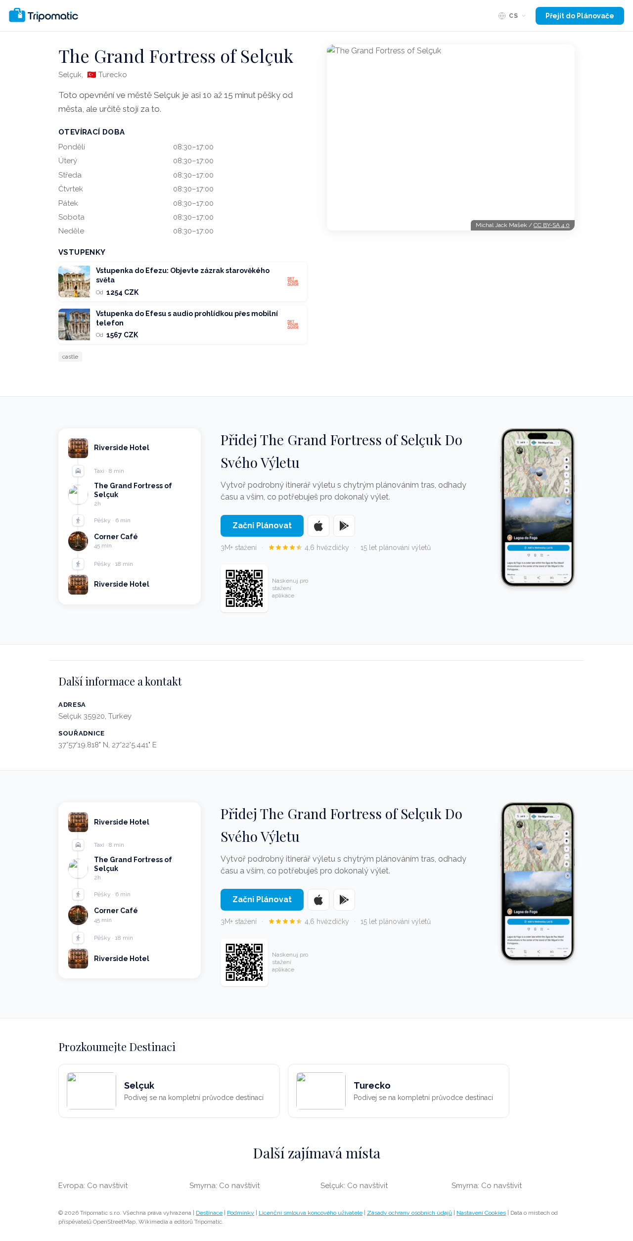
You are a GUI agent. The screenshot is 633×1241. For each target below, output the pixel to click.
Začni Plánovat (262, 525)
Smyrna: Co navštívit (224, 1185)
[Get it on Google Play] (344, 526)
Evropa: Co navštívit (93, 1185)
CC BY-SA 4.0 (552, 225)
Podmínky (240, 1212)
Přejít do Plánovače (579, 16)
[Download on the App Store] (318, 526)
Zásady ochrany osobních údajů (409, 1212)
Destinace (209, 1212)
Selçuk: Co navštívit (354, 1185)
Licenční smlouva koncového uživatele (310, 1212)
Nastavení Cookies (481, 1212)
